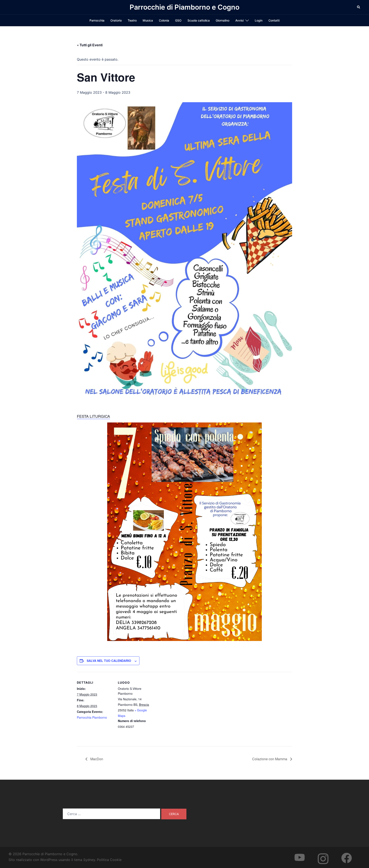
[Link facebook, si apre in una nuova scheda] (350, 854)
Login (258, 20)
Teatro (132, 20)
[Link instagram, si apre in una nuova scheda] (327, 854)
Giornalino (222, 20)
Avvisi (239, 20)
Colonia (164, 20)
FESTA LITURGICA (93, 416)
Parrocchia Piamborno (92, 717)
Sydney (89, 860)
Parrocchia (96, 20)
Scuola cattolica (198, 20)
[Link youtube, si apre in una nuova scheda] (303, 854)
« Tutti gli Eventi (89, 44)
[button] (358, 7)
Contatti (274, 20)
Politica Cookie (109, 860)
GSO (178, 20)
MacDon (96, 758)
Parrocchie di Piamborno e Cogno (184, 7)
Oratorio (116, 20)
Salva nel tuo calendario (109, 660)
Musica (148, 20)
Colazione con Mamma (270, 758)
